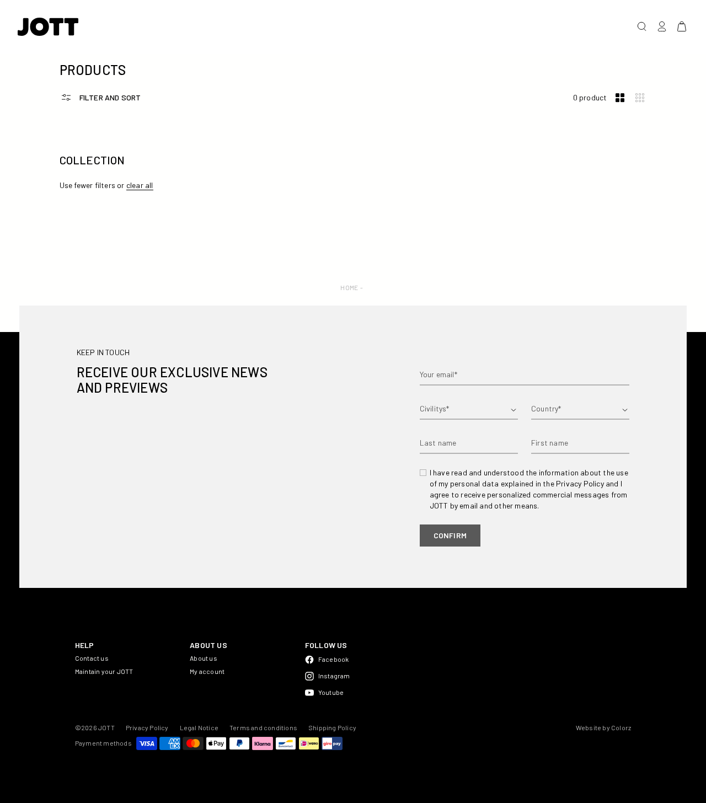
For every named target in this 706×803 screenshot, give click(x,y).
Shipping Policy (332, 727)
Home (349, 287)
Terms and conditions (263, 727)
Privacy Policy (147, 727)
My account (207, 671)
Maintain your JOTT (104, 671)
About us (203, 658)
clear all (139, 185)
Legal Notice (199, 727)
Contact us (92, 658)
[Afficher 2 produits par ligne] (620, 98)
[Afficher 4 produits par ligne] (639, 98)
